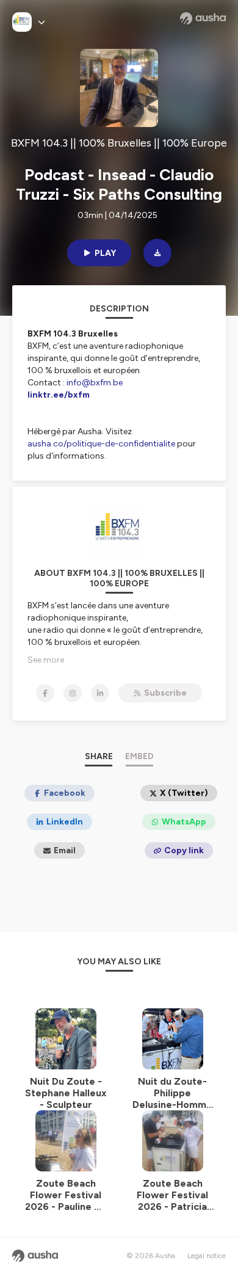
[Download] (157, 253)
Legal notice (206, 1255)
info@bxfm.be (95, 382)
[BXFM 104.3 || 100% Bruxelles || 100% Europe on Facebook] (45, 693)
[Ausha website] (203, 18)
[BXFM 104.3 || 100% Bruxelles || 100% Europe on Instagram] (72, 693)
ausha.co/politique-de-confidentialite (101, 444)
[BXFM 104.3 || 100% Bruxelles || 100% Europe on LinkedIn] (100, 693)
